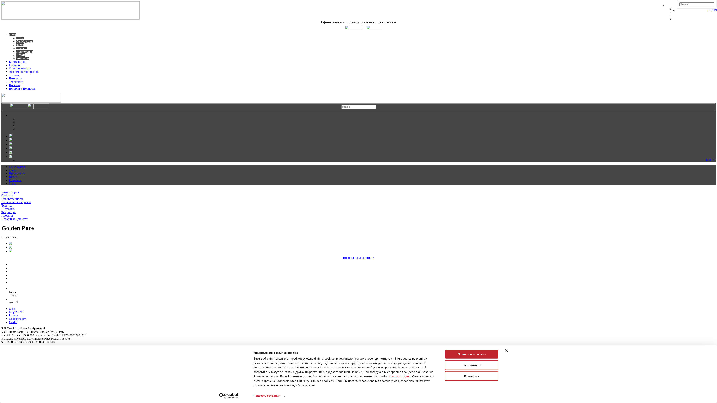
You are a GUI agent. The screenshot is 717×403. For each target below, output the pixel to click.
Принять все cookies (472, 354)
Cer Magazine (24, 41)
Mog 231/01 (16, 312)
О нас (20, 38)
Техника (14, 75)
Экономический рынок (23, 71)
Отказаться (471, 376)
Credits (13, 322)
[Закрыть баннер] (506, 350)
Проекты (14, 85)
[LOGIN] (678, 10)
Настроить (469, 365)
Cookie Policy (17, 318)
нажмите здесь (400, 376)
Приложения (24, 51)
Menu (12, 34)
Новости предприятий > (358, 257)
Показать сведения (267, 395)
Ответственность (20, 68)
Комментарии (18, 61)
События (14, 65)
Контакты (22, 58)
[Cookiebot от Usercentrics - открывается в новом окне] (228, 396)
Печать (20, 55)
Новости (21, 48)
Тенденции (16, 81)
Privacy (13, 315)
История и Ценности (22, 88)
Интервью (15, 78)
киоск (20, 44)
